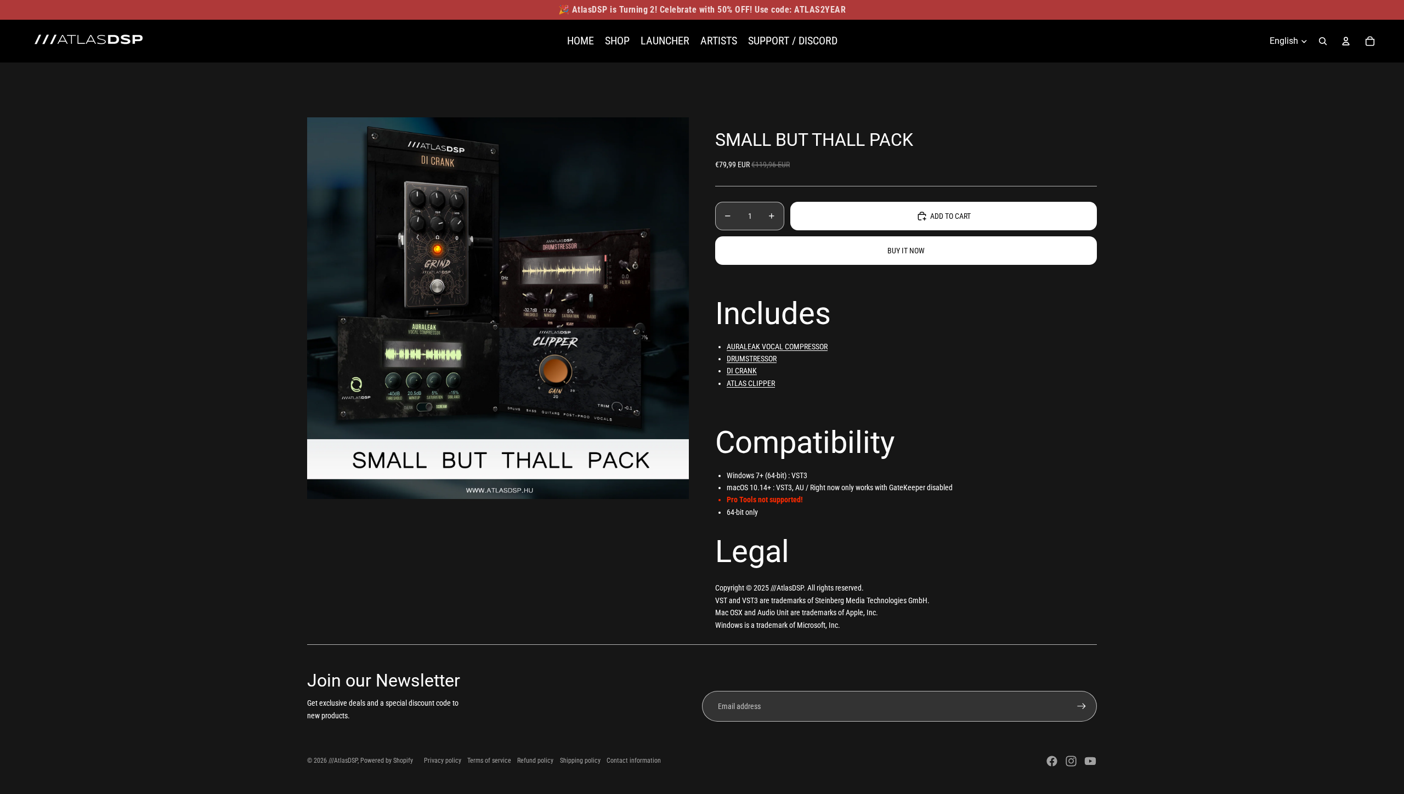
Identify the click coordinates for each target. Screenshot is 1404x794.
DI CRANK (742, 370)
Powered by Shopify (386, 760)
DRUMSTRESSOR (752, 358)
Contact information (634, 760)
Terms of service (489, 760)
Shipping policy (580, 760)
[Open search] (1323, 41)
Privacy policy (442, 760)
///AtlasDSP (343, 760)
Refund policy (535, 760)
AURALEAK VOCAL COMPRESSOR (777, 346)
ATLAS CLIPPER (751, 383)
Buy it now (906, 250)
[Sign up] (1081, 706)
